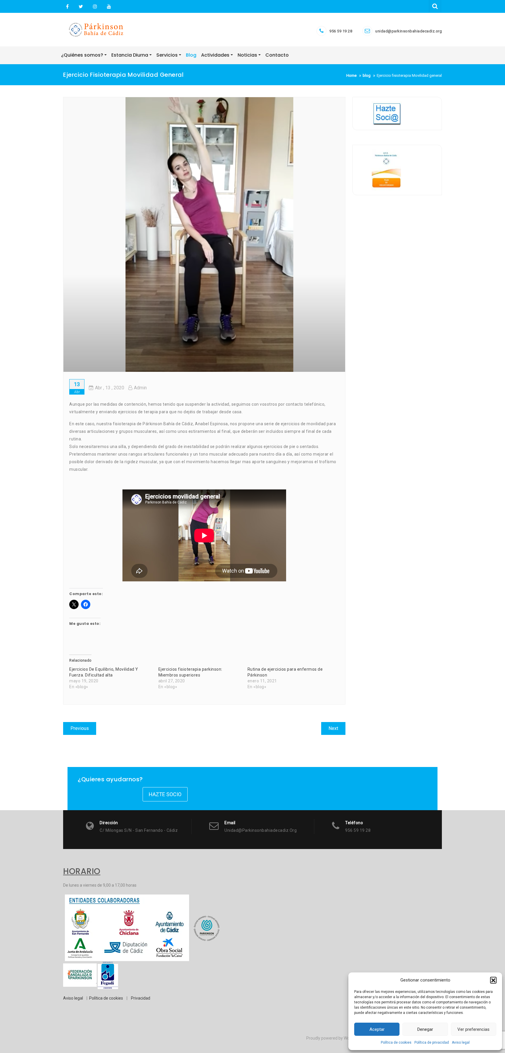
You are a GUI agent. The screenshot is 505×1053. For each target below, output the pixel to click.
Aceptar (377, 1029)
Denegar (425, 1029)
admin (140, 387)
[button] (493, 980)
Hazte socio (165, 794)
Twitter (81, 7)
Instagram (95, 7)
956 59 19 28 (340, 31)
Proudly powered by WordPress (335, 1038)
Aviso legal (461, 1042)
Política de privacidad (431, 1042)
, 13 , (109, 387)
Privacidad (140, 998)
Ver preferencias (473, 1029)
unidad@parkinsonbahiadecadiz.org (408, 31)
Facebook (67, 7)
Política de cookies (396, 1042)
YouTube (108, 7)
